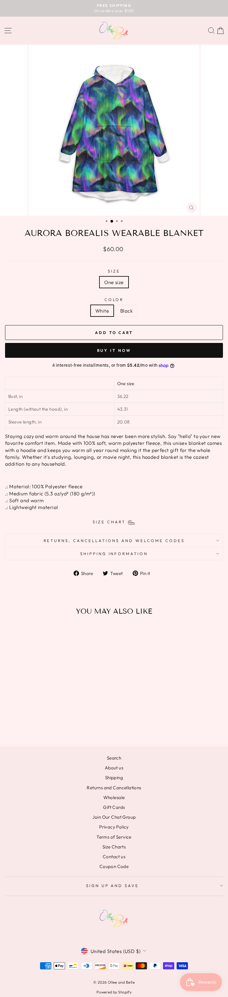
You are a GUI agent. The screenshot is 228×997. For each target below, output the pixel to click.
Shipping (114, 777)
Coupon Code (114, 866)
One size (114, 282)
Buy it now (114, 350)
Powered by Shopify (114, 992)
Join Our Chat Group (114, 817)
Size (114, 271)
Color (114, 299)
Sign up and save (112, 885)
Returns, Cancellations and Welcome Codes (114, 540)
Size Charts (114, 847)
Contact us (114, 856)
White (102, 311)
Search (114, 758)
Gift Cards (114, 807)
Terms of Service (114, 837)
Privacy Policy (114, 827)
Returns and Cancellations (114, 787)
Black (126, 311)
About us (114, 768)
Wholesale (114, 797)
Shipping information (114, 553)
